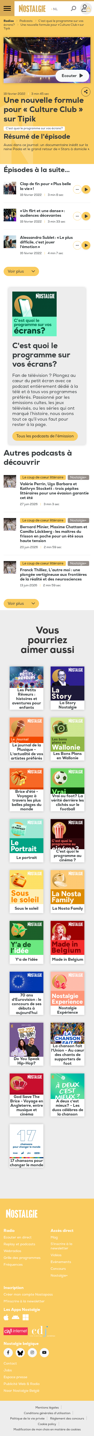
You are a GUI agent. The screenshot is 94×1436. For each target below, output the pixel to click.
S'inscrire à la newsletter (61, 1246)
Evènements (61, 1262)
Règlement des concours (67, 1418)
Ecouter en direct (18, 1237)
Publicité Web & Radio (22, 1384)
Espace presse (15, 1377)
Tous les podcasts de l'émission (45, 436)
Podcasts (26, 21)
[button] (21, 271)
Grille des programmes (22, 1258)
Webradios (12, 1251)
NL (54, 9)
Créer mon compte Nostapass (28, 1294)
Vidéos (56, 1255)
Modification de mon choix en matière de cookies (47, 1429)
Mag (54, 1237)
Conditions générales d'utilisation (47, 1413)
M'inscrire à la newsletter (24, 1301)
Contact (10, 1363)
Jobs (8, 1370)
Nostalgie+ (59, 1275)
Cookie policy (47, 1424)
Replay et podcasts (19, 1244)
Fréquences (13, 1265)
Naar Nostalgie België (21, 1391)
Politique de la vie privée (27, 1418)
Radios (9, 21)
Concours (58, 1269)
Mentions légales (47, 1408)
